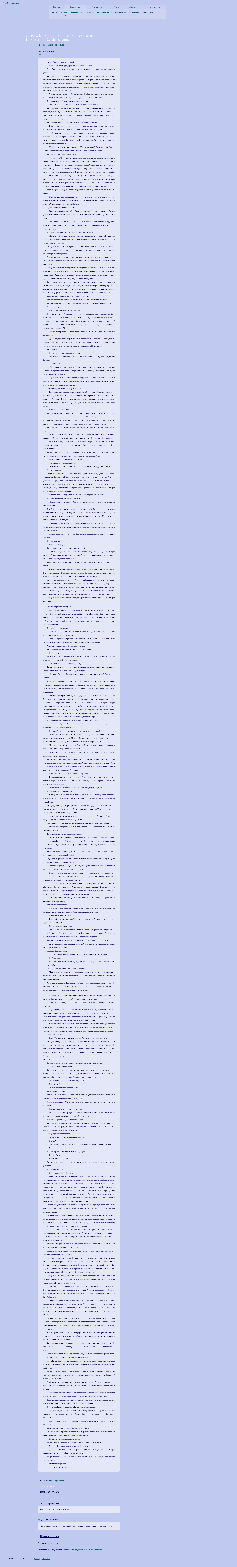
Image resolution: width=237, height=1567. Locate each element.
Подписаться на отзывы (48, 1498)
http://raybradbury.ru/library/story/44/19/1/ (88, 1550)
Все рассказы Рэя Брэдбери (52, 45)
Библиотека (75, 7)
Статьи (117, 7)
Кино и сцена (154, 7)
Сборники (74, 12)
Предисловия (147, 12)
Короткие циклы (87, 12)
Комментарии (120, 12)
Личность (133, 7)
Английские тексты (104, 12)
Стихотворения (56, 16)
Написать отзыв (49, 1491)
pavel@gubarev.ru (42, 1559)
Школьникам (134, 12)
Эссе (67, 16)
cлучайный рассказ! (55, 1481)
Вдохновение (97, 7)
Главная (56, 7)
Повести (53, 12)
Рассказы (63, 12)
